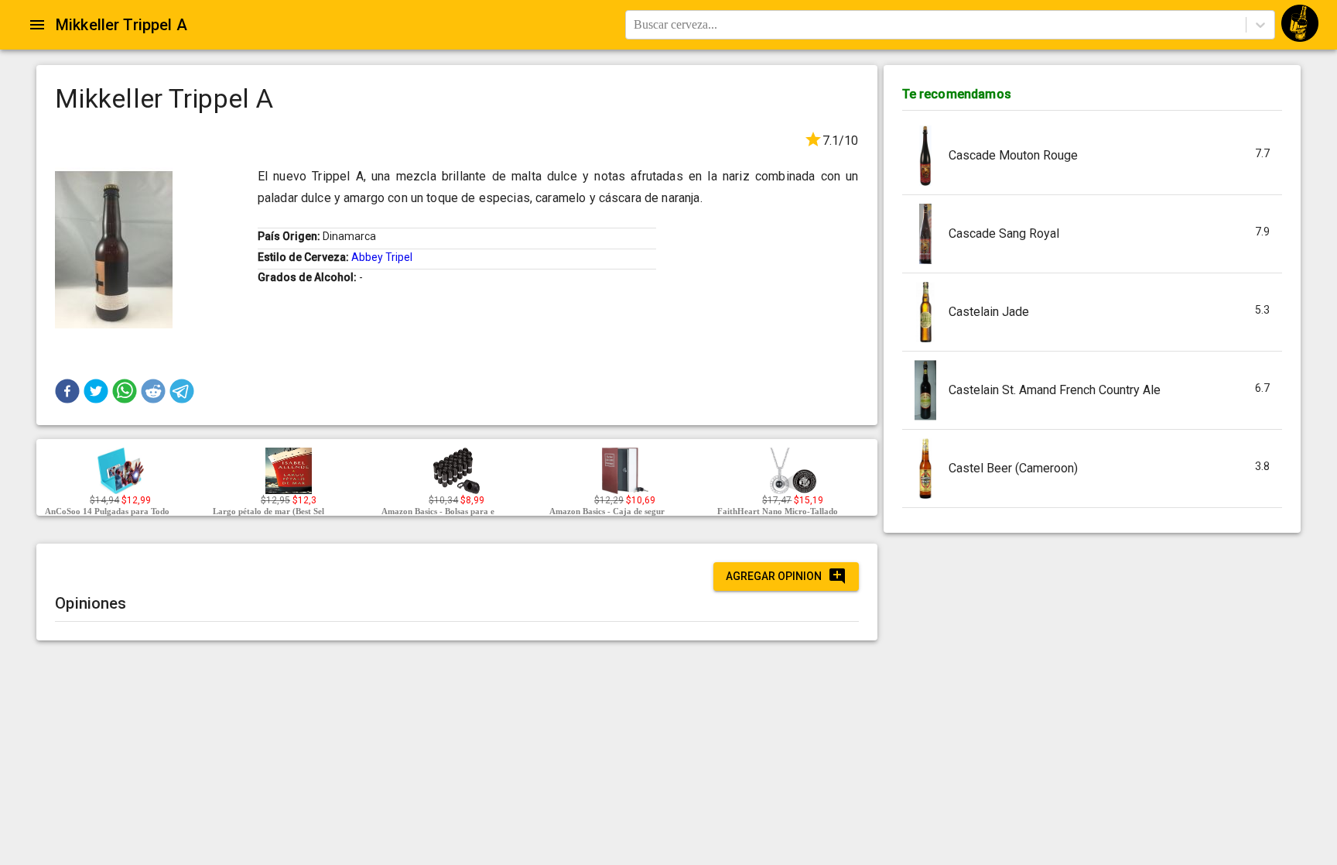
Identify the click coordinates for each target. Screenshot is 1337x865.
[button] (67, 391)
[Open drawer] (37, 24)
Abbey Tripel (381, 257)
